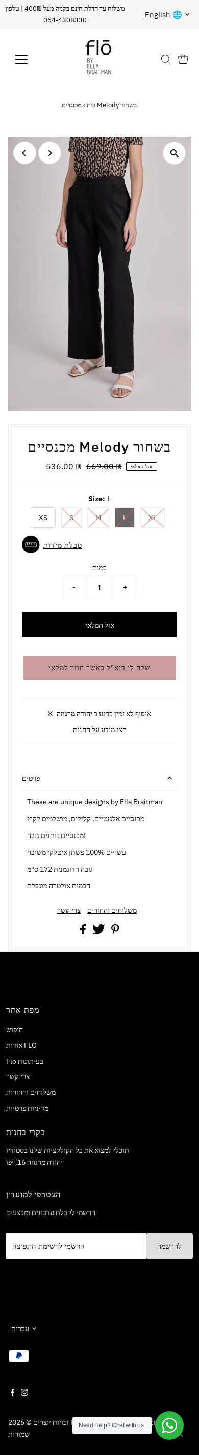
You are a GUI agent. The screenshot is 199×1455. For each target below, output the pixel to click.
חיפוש (14, 1029)
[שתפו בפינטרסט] (115, 931)
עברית (20, 1328)
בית (91, 105)
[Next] (49, 153)
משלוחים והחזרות (31, 1092)
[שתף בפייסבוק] (83, 931)
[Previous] (24, 153)
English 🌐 (163, 14)
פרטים (31, 778)
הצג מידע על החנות (100, 729)
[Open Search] (165, 59)
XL (152, 517)
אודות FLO (21, 1045)
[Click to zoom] (174, 153)
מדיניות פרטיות (27, 1108)
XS (43, 517)
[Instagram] (24, 1393)
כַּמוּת (99, 567)
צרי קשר (69, 910)
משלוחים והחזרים (112, 910)
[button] (100, 544)
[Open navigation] (29, 59)
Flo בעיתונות (24, 1061)
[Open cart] (183, 59)
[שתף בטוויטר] (99, 931)
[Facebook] (12, 1393)
